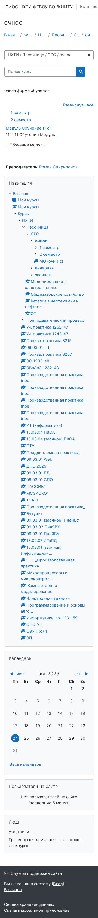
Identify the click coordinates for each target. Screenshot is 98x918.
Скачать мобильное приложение (37, 910)
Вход (58, 883)
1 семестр (20, 112)
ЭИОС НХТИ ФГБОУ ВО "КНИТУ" (39, 7)
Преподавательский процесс (55, 320)
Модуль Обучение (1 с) (28, 128)
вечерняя (44, 268)
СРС (77, 35)
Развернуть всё (78, 105)
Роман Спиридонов (58, 167)
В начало (11, 35)
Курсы (28, 35)
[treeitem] (49, 416)
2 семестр (21, 119)
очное (89, 35)
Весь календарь (25, 764)
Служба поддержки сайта (36, 873)
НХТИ (42, 35)
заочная (43, 274)
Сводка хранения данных (29, 904)
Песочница (60, 35)
